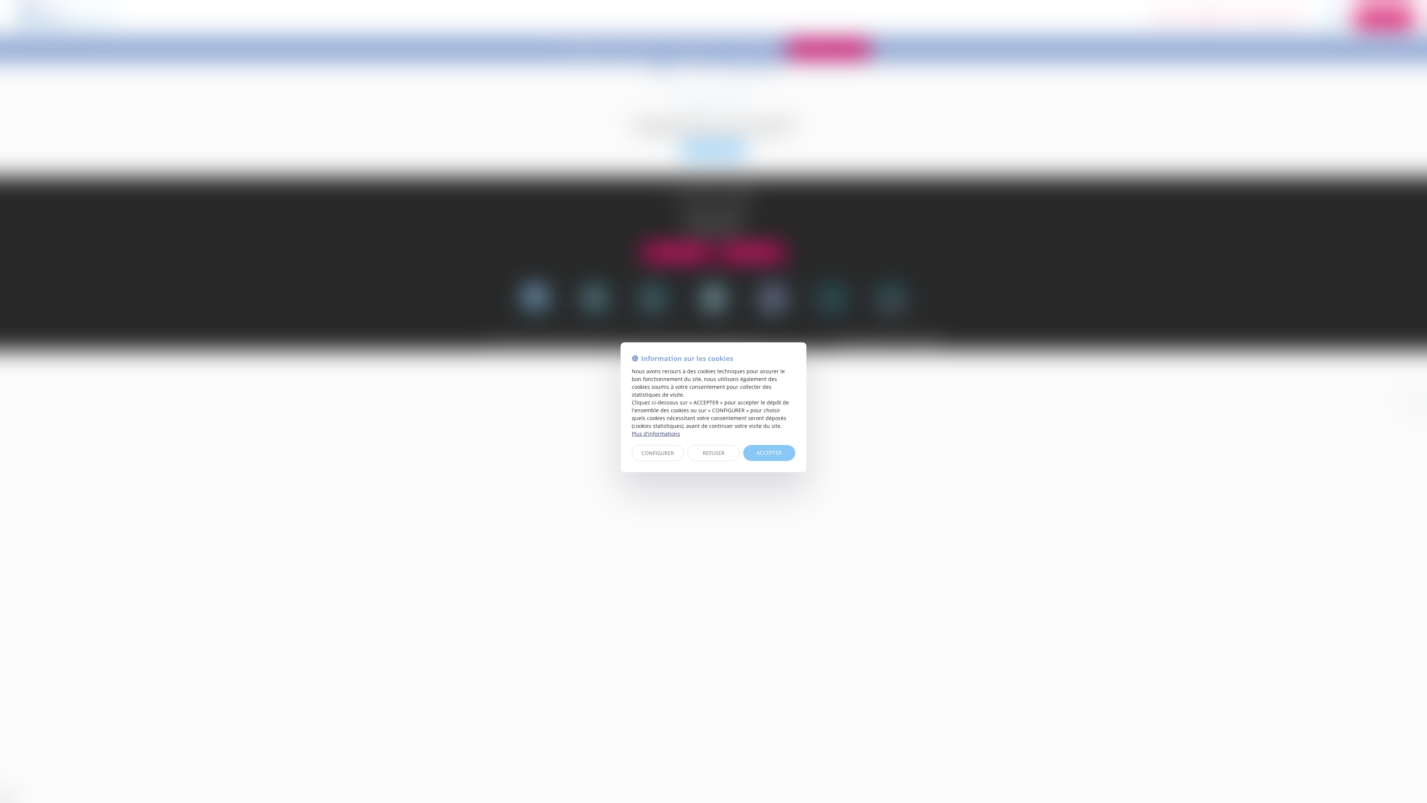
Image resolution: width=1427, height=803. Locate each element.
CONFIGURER (657, 453)
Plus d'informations (656, 433)
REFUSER (714, 453)
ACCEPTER (769, 452)
